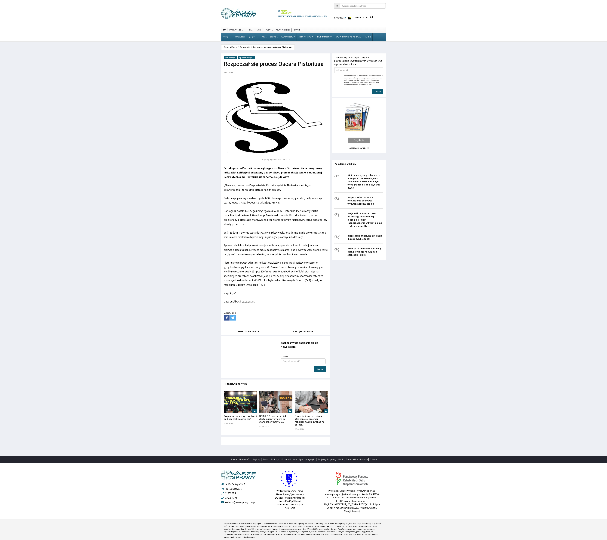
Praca (264, 37)
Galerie (368, 37)
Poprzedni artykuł (248, 331)
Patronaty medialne (237, 30)
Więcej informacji (352, 511)
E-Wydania (268, 30)
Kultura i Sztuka (288, 37)
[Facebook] (227, 318)
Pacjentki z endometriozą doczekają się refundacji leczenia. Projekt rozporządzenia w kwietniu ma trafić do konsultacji (364, 220)
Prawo (225, 37)
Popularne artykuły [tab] (345, 163)
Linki (259, 30)
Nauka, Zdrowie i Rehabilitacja (348, 37)
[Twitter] (233, 318)
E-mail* (285, 356)
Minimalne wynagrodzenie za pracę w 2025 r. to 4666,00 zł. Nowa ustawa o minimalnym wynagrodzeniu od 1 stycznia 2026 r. (363, 181)
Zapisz (320, 368)
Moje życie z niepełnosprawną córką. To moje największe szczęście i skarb (364, 251)
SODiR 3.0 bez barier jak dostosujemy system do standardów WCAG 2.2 (272, 419)
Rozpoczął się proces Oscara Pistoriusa (272, 47)
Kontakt (296, 30)
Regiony (252, 37)
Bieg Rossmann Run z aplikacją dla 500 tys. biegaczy (364, 237)
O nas (251, 30)
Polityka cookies (283, 30)
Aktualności (240, 37)
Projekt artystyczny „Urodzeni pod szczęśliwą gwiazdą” (240, 417)
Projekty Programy (324, 37)
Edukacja (273, 37)
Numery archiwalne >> (359, 148)
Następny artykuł (303, 331)
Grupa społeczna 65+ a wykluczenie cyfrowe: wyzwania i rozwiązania (360, 200)
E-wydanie (359, 140)
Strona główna (230, 47)
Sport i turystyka (305, 37)
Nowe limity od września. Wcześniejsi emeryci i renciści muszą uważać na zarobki (310, 420)
